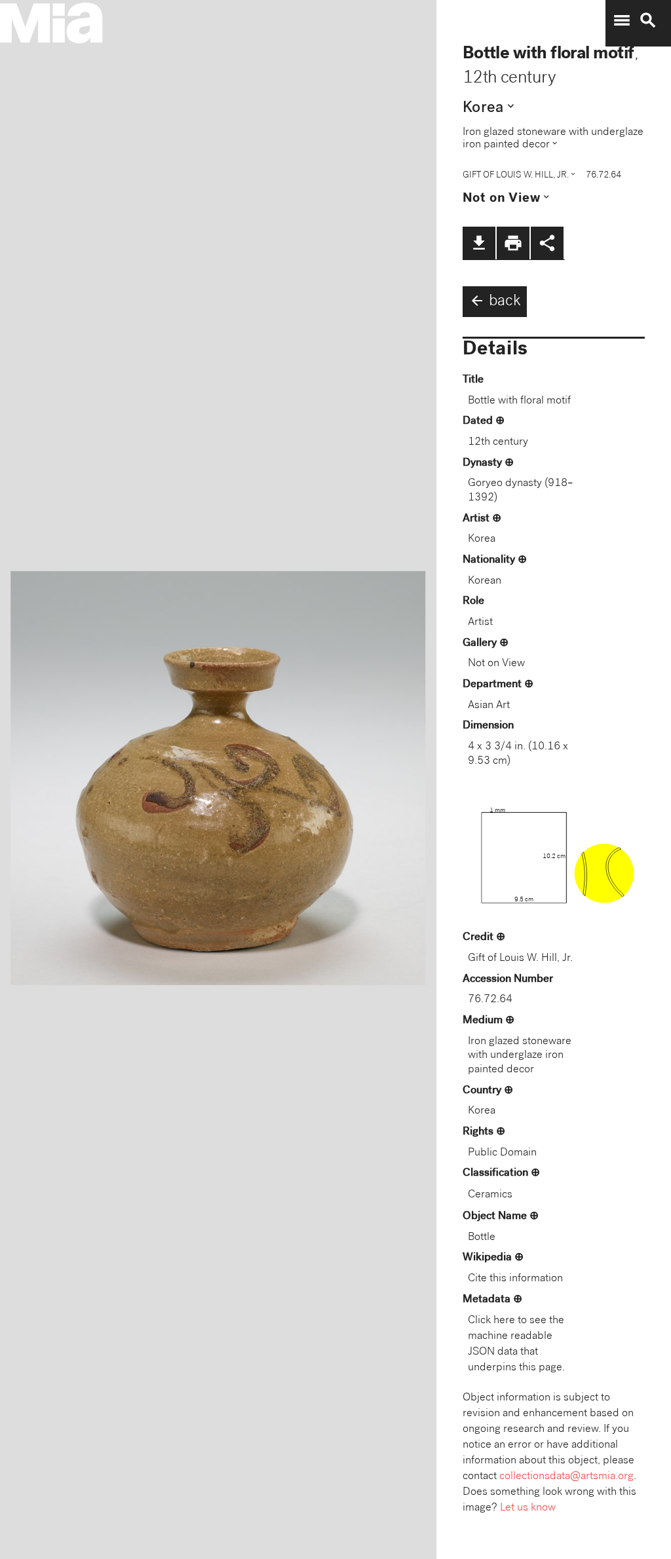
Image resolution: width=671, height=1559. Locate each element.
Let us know (528, 1508)
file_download (479, 243)
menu (622, 20)
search (648, 20)
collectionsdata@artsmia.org (566, 1476)
